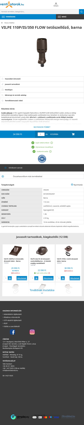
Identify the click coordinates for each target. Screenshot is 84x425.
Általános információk (12, 317)
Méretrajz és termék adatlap (15, 95)
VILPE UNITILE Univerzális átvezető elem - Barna (14, 260)
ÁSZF (5, 323)
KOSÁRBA (54, 134)
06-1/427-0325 (8, 376)
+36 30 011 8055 (8, 366)
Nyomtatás (78, 185)
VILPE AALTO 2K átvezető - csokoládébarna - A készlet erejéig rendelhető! (41, 261)
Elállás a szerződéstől (12, 326)
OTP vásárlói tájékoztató (12, 320)
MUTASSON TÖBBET (42, 127)
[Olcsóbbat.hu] (68, 416)
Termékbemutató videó (14, 101)
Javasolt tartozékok (12, 84)
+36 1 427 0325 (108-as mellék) (14, 368)
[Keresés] (81, 11)
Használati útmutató (13, 79)
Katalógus (8, 90)
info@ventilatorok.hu (10, 370)
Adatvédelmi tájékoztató (13, 314)
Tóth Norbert (7, 364)
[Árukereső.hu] (42, 159)
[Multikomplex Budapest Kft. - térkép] (39, 395)
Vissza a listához (9, 23)
